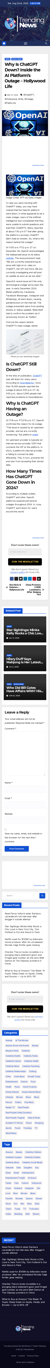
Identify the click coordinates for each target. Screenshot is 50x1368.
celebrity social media (32, 1162)
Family (8, 1183)
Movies (19, 1097)
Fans (16, 1183)
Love (8, 1193)
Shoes (29, 1123)
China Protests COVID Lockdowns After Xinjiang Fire (33, 590)
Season (29, 1198)
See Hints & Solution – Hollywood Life (16, 587)
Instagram (29, 1188)
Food (33, 1081)
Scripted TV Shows (14, 1123)
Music (28, 1097)
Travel (17, 1128)
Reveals (19, 1198)
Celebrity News (12, 1066)
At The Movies (21, 1040)
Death (16, 1173)
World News (17, 59)
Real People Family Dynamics (18, 1112)
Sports (8, 1128)
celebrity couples (14, 1157)
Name (9, 782)
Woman (36, 1214)
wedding (18, 1214)
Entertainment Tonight (15, 1178)
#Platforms (10, 103)
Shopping (39, 1123)
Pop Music (29, 1102)
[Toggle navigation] (26, 43)
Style (37, 1204)
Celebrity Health (31, 1061)
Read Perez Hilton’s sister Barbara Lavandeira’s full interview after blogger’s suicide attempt (23, 916)
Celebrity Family (31, 1056)
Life (38, 1188)
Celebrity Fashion (13, 1061)
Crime (8, 1076)
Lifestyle (9, 1097)
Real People (23, 1107)
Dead (8, 1173)
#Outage (29, 99)
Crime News (19, 1076)
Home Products (30, 1087)
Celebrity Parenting (30, 1066)
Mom (15, 1193)
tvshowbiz (34, 1209)
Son (15, 1204)
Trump (17, 1209)
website (10, 258)
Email (8, 798)
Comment (10, 728)
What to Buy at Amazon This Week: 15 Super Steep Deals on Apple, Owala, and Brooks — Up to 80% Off (25, 973)
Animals (9, 1040)
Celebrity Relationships (16, 1071)
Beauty (35, 1045)
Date (19, 1167)
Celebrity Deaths (13, 1056)
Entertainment (12, 1081)
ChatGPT (37, 375)
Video (8, 1214)
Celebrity (26, 1051)
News (7, 59)
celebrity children (33, 1152)
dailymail (9, 1167)
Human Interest (12, 1092)
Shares (39, 1198)
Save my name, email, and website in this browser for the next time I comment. (23, 837)
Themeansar (28, 1349)
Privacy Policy (33, 1356)
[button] (46, 43)
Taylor (8, 1209)
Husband (18, 1188)
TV (36, 1128)
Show (8, 1204)
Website (9, 814)
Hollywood (36, 1183)
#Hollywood (11, 99)
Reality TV (10, 1107)
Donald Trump (34, 1076)
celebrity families (32, 1157)
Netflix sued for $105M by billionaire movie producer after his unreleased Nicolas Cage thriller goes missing (24, 942)
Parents (9, 1198)
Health (8, 1087)
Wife (27, 1214)
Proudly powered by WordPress (17, 1346)
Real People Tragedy (15, 1118)
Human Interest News (31, 1092)
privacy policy (17, 572)
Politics (18, 1102)
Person (9, 1102)
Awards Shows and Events (17, 1045)
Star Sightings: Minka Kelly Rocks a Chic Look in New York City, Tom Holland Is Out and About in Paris (23, 929)
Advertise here (38, 165)
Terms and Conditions (25, 1362)
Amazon (9, 1152)
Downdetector (27, 382)
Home (17, 1087)
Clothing (32, 1071)
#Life (20, 99)
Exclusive (32, 1178)
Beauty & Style (12, 1051)
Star (22, 1204)
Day (37, 1167)
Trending (27, 1128)
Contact (21, 1356)
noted (35, 434)
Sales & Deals (34, 1118)
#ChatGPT (28, 94)
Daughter (28, 1167)
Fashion (24, 1081)
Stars (29, 1204)
